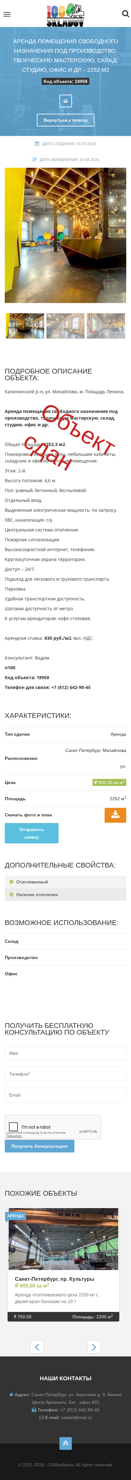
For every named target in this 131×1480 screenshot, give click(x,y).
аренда (15, 1216)
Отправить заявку (31, 833)
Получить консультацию (39, 1146)
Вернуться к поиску (66, 120)
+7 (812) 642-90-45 (71, 687)
